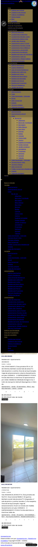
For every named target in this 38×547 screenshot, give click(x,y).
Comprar (5, 399)
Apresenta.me (6, 536)
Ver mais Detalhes (31, 545)
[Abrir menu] (1, 179)
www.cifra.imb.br (6, 545)
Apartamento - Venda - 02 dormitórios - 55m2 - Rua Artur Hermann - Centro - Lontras (18, 387)
